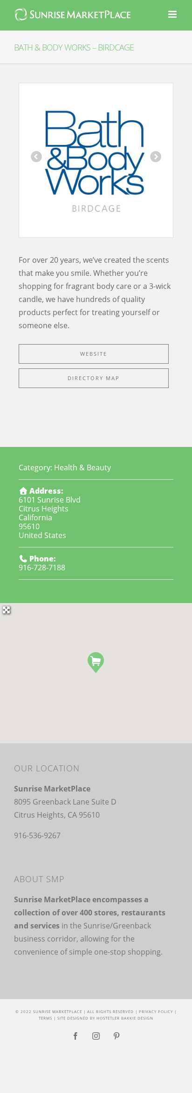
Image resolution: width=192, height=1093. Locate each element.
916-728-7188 (42, 567)
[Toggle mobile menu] (173, 14)
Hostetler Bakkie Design (124, 1018)
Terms (45, 1018)
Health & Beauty (82, 467)
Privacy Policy (156, 1011)
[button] (96, 662)
